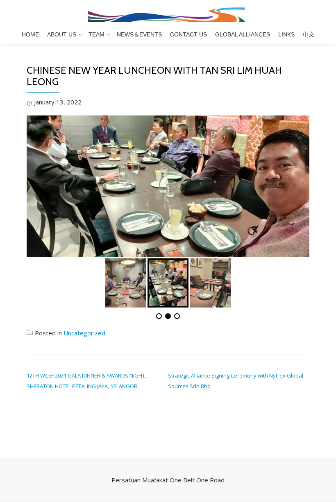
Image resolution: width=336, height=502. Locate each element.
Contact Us (188, 34)
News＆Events (139, 34)
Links (286, 34)
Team (96, 34)
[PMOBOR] (168, 14)
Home (30, 34)
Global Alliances (242, 34)
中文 (308, 34)
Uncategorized (84, 333)
